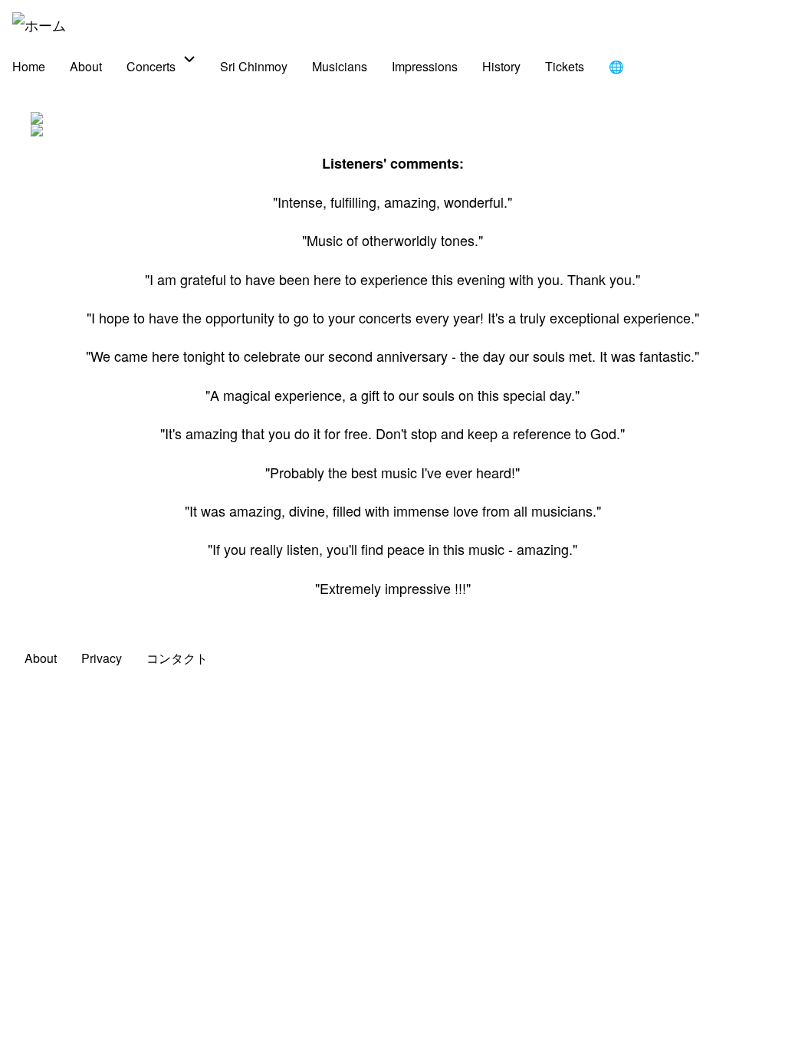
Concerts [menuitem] (151, 66)
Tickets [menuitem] (564, 66)
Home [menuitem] (28, 66)
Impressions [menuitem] (425, 66)
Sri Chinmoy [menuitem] (253, 66)
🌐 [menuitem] (616, 66)
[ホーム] (39, 24)
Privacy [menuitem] (101, 658)
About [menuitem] (86, 66)
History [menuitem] (501, 66)
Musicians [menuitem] (339, 66)
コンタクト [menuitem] (177, 658)
